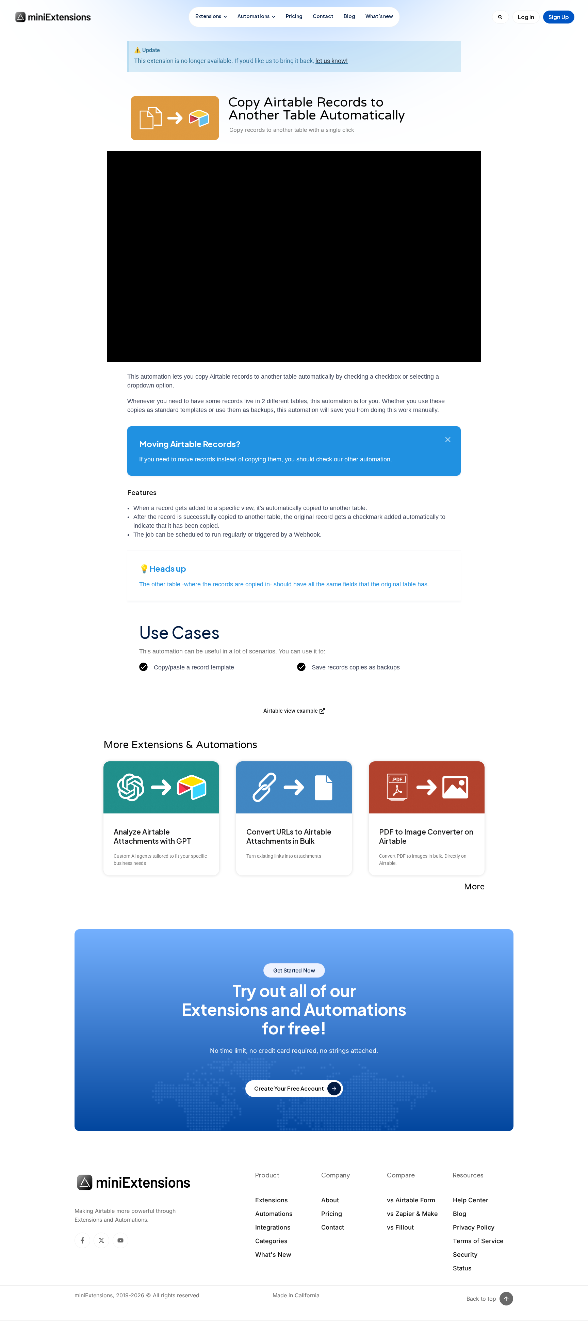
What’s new (379, 16)
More (474, 887)
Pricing (294, 16)
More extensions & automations (180, 745)
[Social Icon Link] (82, 1240)
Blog (349, 16)
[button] (448, 439)
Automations (254, 16)
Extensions (208, 16)
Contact (323, 16)
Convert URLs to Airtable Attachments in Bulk (288, 836)
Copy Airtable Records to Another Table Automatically (316, 109)
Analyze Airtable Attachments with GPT (152, 836)
